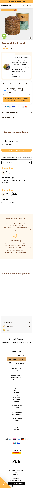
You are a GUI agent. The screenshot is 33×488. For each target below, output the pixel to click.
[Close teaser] (12, 486)
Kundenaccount (16, 382)
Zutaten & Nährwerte (8, 117)
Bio (16, 423)
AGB (16, 472)
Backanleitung (16, 373)
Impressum (16, 478)
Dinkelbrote (16, 392)
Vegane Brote (16, 399)
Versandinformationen (16, 377)
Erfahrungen (16, 379)
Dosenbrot (16, 401)
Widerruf (15, 474)
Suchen (17, 370)
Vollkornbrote (16, 397)
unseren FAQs (13, 344)
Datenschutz (15, 476)
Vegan (16, 427)
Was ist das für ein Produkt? (10, 112)
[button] (27, 5)
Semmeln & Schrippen (16, 412)
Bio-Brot (16, 390)
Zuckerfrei (16, 429)
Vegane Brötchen (16, 414)
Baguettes (16, 388)
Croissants (16, 407)
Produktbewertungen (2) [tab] (9, 157)
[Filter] (3, 162)
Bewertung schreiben (16, 150)
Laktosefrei (16, 425)
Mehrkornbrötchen (16, 410)
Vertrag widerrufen (16, 483)
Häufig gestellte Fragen (17, 375)
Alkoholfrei (16, 420)
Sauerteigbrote (16, 395)
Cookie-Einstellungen (16, 480)
